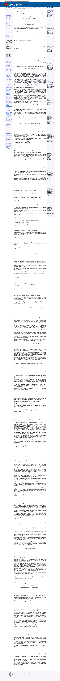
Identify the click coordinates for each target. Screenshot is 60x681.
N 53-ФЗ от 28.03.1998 (50, 102)
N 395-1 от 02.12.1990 (50, 106)
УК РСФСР (7, 147)
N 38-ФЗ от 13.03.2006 (50, 46)
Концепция (16, 82)
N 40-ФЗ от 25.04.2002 (50, 18)
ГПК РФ (7, 23)
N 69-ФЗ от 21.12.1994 (50, 14)
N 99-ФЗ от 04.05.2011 (50, 65)
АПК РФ (7, 12)
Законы (40, 4)
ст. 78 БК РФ (49, 140)
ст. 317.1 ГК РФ (49, 116)
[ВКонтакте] (42, 670)
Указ (45, 83)
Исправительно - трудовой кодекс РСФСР (8, 140)
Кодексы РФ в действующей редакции (8, 11)
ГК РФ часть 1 (8, 18)
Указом (45, 95)
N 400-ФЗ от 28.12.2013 (50, 10)
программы (22, 582)
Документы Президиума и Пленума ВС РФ (8, 54)
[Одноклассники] (44, 670)
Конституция (39, 79)
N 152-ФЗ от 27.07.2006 (50, 89)
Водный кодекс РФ (9, 15)
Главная (32, 4)
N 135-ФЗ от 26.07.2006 (50, 61)
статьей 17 (23, 27)
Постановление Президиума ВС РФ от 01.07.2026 (9, 84)
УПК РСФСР (8, 148)
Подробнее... (11, 126)
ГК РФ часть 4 (8, 22)
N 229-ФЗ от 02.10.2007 (50, 97)
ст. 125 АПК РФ (49, 212)
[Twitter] (43, 670)
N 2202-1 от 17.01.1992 (50, 81)
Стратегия (25, 81)
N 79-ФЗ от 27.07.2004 (50, 25)
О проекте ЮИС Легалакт (15, 1)
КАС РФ (7, 28)
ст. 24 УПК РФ (49, 188)
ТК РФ (7, 35)
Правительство (51, 4)
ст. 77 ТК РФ (49, 172)
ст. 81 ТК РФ (49, 134)
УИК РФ (7, 36)
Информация (7, 1)
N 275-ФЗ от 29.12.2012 (50, 30)
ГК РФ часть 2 (8, 19)
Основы (35, 82)
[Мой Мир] (45, 670)
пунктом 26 (31, 641)
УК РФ (7, 37)
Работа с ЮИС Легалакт (24, 1)
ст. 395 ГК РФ (49, 121)
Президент (45, 4)
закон (24, 80)
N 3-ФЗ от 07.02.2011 (50, 53)
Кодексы (37, 4)
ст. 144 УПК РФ (49, 177)
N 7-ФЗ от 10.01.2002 (50, 49)
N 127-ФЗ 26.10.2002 (50, 84)
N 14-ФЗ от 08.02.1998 (50, 71)
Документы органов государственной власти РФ (9, 52)
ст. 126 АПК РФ (49, 195)
